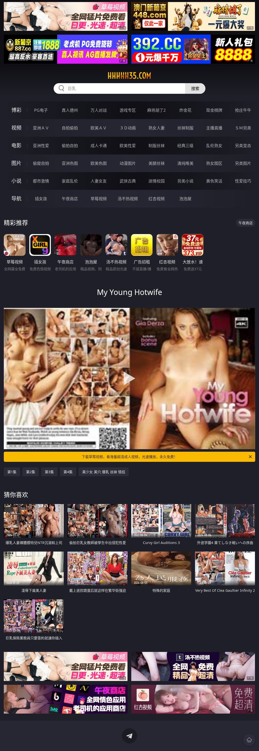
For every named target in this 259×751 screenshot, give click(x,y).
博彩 (16, 110)
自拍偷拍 (70, 128)
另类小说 (185, 181)
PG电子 (41, 110)
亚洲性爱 (41, 145)
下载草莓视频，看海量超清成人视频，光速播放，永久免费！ (129, 456)
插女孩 (41, 198)
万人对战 (99, 110)
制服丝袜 (156, 145)
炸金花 (185, 110)
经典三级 (185, 145)
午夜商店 (70, 198)
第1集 (11, 471)
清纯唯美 (185, 163)
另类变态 (243, 145)
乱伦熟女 (214, 145)
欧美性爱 (128, 145)
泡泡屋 (185, 198)
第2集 (30, 471)
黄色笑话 (214, 181)
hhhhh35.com (129, 76)
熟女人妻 (156, 128)
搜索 (195, 88)
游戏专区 (128, 110)
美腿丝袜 (156, 163)
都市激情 (41, 181)
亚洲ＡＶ (41, 128)
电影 (16, 145)
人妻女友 (99, 181)
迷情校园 (156, 181)
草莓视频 (99, 198)
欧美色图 (99, 163)
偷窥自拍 (41, 163)
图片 (16, 163)
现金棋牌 (214, 110)
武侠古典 (128, 181)
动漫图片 (128, 163)
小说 (16, 180)
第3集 (49, 471)
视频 (16, 127)
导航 (16, 198)
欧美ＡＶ (99, 128)
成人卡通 (99, 145)
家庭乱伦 (70, 181)
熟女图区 (214, 163)
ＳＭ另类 (243, 128)
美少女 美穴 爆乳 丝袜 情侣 (103, 471)
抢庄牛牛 (243, 110)
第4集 (68, 471)
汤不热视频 (128, 198)
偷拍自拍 (70, 145)
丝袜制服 (185, 128)
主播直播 (214, 128)
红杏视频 (156, 198)
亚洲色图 (70, 163)
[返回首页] (249, 740)
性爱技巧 (243, 181)
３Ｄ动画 (128, 128)
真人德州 (70, 110)
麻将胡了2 (156, 110)
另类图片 (243, 163)
